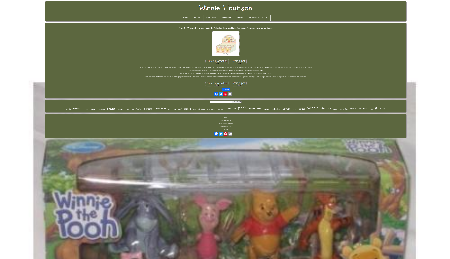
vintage (231, 108)
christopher (137, 109)
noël (169, 109)
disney (326, 108)
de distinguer (101, 109)
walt (175, 109)
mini (371, 109)
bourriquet (220, 109)
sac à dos (344, 109)
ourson (78, 108)
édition (187, 108)
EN (224, 129)
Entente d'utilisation (225, 126)
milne (194, 109)
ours (128, 109)
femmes (335, 109)
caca (93, 109)
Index (225, 117)
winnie (313, 108)
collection (276, 109)
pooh (242, 108)
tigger (302, 108)
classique (201, 109)
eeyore (294, 109)
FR (227, 129)
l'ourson (160, 108)
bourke (362, 108)
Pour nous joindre (226, 120)
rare (353, 108)
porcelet (211, 109)
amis (87, 109)
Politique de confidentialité (226, 123)
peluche (148, 108)
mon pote (255, 108)
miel (180, 109)
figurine (380, 108)
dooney (111, 108)
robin (68, 109)
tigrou (286, 108)
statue (266, 109)
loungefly (121, 109)
